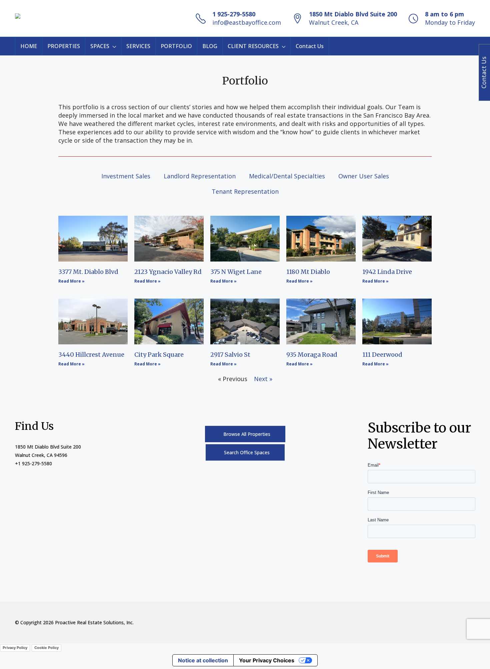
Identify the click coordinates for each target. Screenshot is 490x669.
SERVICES (138, 46)
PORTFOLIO (176, 46)
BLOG (209, 46)
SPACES (99, 46)
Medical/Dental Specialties (287, 176)
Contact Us (310, 46)
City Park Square (159, 354)
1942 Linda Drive (387, 272)
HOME (28, 46)
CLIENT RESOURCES (253, 46)
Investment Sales (125, 176)
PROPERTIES (63, 46)
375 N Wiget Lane (236, 272)
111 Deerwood (382, 354)
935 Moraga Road (311, 354)
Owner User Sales (363, 176)
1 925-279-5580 (233, 14)
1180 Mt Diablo (308, 272)
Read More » (71, 281)
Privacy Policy (15, 647)
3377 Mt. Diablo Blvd (88, 272)
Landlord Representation (200, 176)
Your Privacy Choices (266, 660)
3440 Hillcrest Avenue (91, 354)
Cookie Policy (46, 647)
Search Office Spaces (247, 452)
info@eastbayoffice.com (246, 22)
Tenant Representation (245, 191)
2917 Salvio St (230, 354)
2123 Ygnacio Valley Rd (168, 272)
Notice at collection (203, 660)
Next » (263, 379)
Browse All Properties (246, 434)
